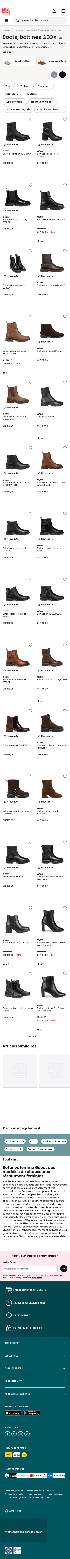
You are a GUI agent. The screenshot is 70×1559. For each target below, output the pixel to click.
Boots (33, 1141)
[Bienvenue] (54, 11)
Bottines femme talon (40, 1149)
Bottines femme (15, 1141)
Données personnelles (14, 1494)
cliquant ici (37, 1278)
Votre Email (9, 1262)
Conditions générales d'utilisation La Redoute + (29, 1497)
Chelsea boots (14, 1149)
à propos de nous (14, 1368)
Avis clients (50, 1491)
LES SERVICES (11, 1355)
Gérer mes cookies (36, 1494)
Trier (8, 86)
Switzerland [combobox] (15, 1510)
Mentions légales (56, 1494)
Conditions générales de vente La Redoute (23, 1491)
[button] (63, 11)
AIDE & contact (13, 1342)
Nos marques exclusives (17, 1393)
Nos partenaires (13, 1381)
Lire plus (7, 52)
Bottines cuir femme (54, 1141)
